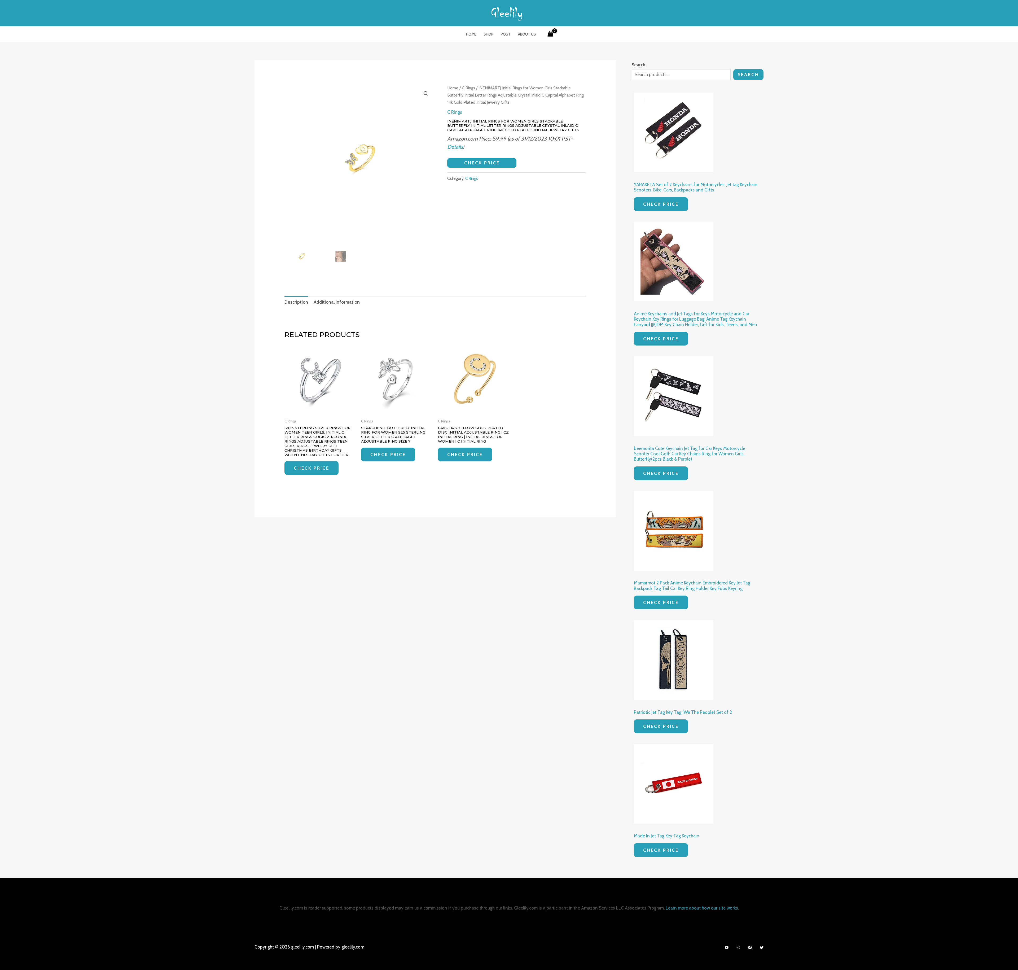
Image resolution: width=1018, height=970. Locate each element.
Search (748, 74)
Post (506, 34)
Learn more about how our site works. (702, 908)
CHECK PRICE (482, 162)
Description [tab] (296, 302)
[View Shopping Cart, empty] (550, 34)
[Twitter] (761, 947)
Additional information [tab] (337, 302)
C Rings (468, 87)
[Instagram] (738, 947)
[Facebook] (750, 947)
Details (455, 146)
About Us (527, 34)
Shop (488, 34)
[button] (426, 93)
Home (471, 34)
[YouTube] (727, 947)
